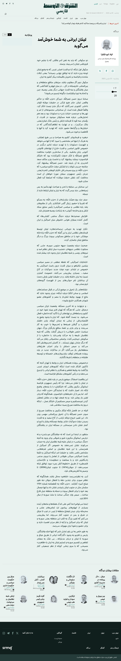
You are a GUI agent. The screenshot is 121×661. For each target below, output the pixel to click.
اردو (100, 4)
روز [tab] (9, 34)
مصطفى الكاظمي (10, 588)
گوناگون (58, 18)
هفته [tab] (5, 34)
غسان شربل (72, 585)
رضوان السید (11, 607)
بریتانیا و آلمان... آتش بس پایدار (39, 579)
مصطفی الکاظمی (100, 585)
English (112, 4)
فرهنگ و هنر (50, 18)
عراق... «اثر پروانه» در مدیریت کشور (99, 579)
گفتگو (42, 18)
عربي (117, 4)
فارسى (96, 4)
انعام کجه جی (41, 604)
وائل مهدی (102, 601)
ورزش (60, 642)
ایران (71, 18)
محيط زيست (58, 639)
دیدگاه (36, 18)
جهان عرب (83, 18)
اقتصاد (65, 18)
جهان (76, 18)
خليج (117, 639)
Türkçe (106, 4)
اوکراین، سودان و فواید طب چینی (69, 599)
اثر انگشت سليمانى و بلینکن (70, 579)
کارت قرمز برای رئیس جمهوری (40, 599)
